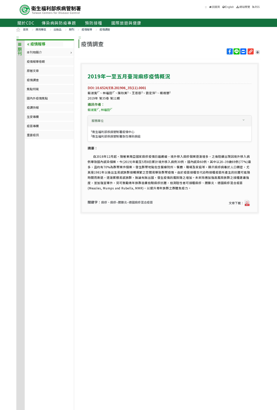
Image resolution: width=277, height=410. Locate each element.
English (229, 7)
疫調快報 (33, 107)
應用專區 (41, 29)
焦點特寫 (33, 89)
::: (17, 37)
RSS (257, 7)
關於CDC (25, 23)
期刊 (71, 29)
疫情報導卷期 (36, 61)
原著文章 (33, 70)
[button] (170, 120)
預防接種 (93, 23)
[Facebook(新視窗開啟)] (229, 51)
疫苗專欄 (33, 126)
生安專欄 (33, 116)
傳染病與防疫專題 (59, 23)
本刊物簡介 (34, 52)
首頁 (25, 29)
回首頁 (216, 7)
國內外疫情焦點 (37, 98)
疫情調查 (104, 29)
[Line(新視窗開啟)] (236, 51)
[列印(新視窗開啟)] (243, 51)
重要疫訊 (33, 135)
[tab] (169, 121)
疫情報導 (87, 29)
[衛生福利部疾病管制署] (50, 9)
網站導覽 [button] (244, 7)
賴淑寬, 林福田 (100, 109)
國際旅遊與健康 (126, 23)
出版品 (57, 29)
